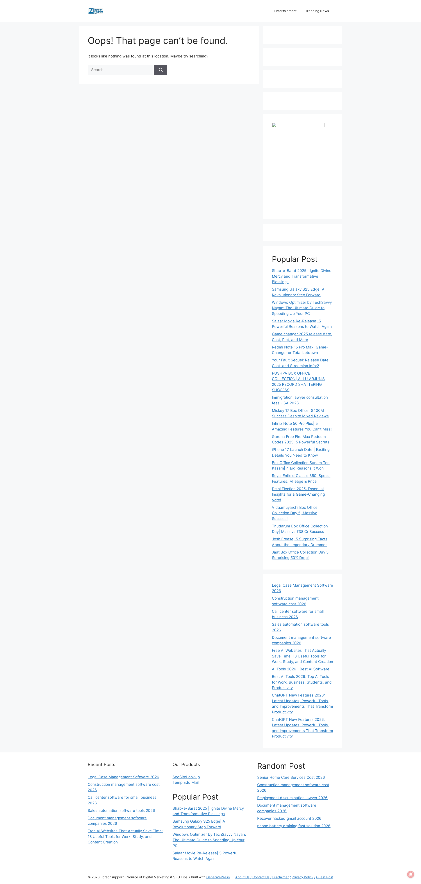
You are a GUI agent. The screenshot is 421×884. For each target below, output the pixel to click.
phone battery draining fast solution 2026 (293, 826)
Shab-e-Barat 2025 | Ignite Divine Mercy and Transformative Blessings (301, 276)
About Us (242, 877)
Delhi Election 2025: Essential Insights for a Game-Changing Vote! (298, 494)
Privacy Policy (302, 877)
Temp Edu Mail (186, 782)
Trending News (317, 11)
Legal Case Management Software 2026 (123, 777)
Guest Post (324, 877)
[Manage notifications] (410, 874)
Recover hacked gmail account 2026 (289, 818)
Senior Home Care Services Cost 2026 (291, 777)
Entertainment (285, 11)
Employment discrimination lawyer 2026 (292, 798)
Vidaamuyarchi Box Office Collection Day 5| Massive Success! (295, 513)
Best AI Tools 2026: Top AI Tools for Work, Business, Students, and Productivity (302, 682)
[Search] (160, 70)
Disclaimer (280, 877)
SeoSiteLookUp (186, 777)
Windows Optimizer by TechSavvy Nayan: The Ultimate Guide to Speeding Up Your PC (302, 308)
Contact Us (260, 877)
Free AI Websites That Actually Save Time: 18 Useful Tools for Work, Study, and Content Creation (302, 656)
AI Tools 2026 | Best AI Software (300, 669)
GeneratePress (218, 877)
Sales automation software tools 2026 (121, 810)
